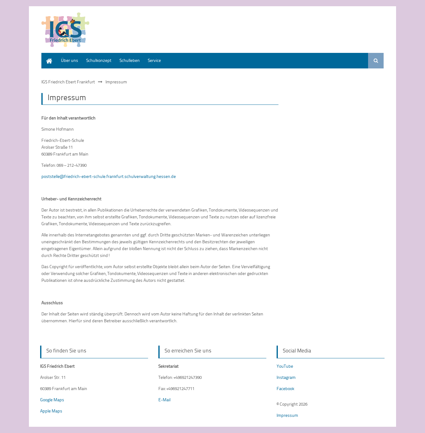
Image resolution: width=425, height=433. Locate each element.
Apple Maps (51, 411)
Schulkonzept (98, 60)
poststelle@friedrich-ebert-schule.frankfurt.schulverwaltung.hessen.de (108, 176)
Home (47, 56)
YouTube (285, 366)
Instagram (286, 377)
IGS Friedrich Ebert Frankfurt (68, 82)
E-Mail (164, 400)
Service (154, 60)
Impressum (287, 415)
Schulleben (129, 60)
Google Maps (52, 400)
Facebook (285, 388)
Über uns (69, 60)
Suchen (376, 60)
